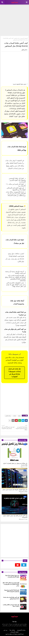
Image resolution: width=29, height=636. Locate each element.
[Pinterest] (16, 420)
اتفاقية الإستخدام (15, 632)
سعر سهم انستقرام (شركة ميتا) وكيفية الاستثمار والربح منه (12, 576)
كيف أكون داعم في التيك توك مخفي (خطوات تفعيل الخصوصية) (15, 516)
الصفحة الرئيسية (24, 38)
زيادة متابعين (17, 38)
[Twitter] (23, 420)
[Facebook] (26, 420)
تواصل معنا (12, 630)
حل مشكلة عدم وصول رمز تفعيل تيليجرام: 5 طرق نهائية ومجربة (15, 464)
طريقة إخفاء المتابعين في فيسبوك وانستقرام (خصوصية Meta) (11, 590)
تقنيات (14, 415)
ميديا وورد (7, 634)
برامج (19, 415)
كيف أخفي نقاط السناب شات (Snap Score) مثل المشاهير (11, 598)
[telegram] (24, 565)
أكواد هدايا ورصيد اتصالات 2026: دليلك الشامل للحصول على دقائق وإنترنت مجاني (11, 584)
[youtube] (17, 565)
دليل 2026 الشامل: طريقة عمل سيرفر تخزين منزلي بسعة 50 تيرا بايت (14, 490)
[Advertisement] (14, 20)
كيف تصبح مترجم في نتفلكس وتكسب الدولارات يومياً (11, 605)
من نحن (5, 630)
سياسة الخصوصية (21, 630)
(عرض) (14, 84)
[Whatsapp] (19, 420)
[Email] (13, 420)
